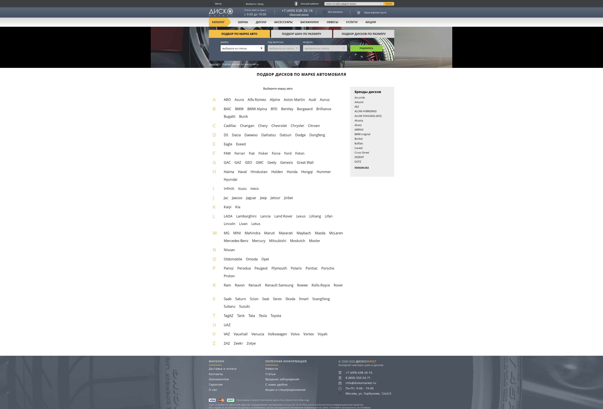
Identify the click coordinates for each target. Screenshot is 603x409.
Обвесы (332, 22)
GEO (248, 162)
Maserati (286, 233)
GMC (260, 162)
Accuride (360, 97)
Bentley (287, 109)
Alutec (358, 125)
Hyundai (230, 179)
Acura (239, 99)
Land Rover (283, 216)
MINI (237, 233)
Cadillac (230, 125)
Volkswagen (277, 334)
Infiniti (229, 188)
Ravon (240, 285)
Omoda (252, 259)
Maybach (304, 233)
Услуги (352, 22)
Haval (242, 171)
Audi (312, 99)
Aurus (325, 99)
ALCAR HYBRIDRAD (366, 111)
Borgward (304, 109)
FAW (227, 153)
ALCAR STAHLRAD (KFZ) (368, 116)
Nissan (229, 249)
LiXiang (315, 216)
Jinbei (288, 197)
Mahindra (252, 233)
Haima (229, 171)
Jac (226, 197)
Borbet (359, 138)
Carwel (359, 148)
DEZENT (359, 157)
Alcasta (359, 120)
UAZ (227, 325)
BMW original (362, 134)
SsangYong (321, 298)
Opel (265, 259)
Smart (304, 298)
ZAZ (227, 343)
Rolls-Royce (321, 285)
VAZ (227, 334)
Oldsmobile (233, 259)
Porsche (327, 268)
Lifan (329, 216)
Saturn (240, 298)
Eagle (228, 144)
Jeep (263, 197)
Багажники (309, 22)
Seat (265, 298)
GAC (227, 162)
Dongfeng (317, 135)
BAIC (227, 109)
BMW (239, 109)
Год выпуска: (276, 42)
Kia (237, 207)
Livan (243, 223)
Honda (292, 171)
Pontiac (312, 268)
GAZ (237, 162)
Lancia (265, 216)
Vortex (308, 334)
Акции (370, 22)
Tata (251, 315)
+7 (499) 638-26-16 (297, 10)
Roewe (302, 285)
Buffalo (359, 143)
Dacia (236, 135)
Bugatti (229, 116)
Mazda (320, 233)
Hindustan (259, 171)
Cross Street (362, 152)
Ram (227, 285)
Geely (271, 162)
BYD (274, 109)
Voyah (323, 334)
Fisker (263, 153)
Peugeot (261, 268)
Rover (338, 285)
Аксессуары (283, 22)
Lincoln (229, 223)
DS (226, 135)
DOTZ (358, 161)
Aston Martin (294, 99)
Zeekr (238, 343)
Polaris (296, 268)
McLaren (336, 233)
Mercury (258, 240)
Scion (254, 298)
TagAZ (228, 315)
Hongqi (307, 171)
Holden (277, 171)
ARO (227, 99)
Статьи (270, 374)
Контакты (216, 374)
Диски (261, 22)
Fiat (252, 153)
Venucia (257, 334)
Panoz (229, 268)
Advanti (359, 102)
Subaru (229, 306)
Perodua (244, 268)
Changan (247, 125)
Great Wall (305, 162)
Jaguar (251, 197)
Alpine (275, 99)
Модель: (308, 42)
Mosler (314, 240)
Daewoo (251, 135)
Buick (243, 116)
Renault (255, 285)
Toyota (276, 315)
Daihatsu (268, 135)
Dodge (300, 135)
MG (226, 233)
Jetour (275, 197)
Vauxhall (241, 334)
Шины (243, 22)
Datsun (285, 135)
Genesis (286, 162)
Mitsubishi (277, 240)
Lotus (255, 223)
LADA (228, 216)
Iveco (254, 188)
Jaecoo (237, 197)
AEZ (357, 106)
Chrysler (297, 125)
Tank (241, 315)
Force (276, 153)
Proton (229, 276)
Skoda (290, 298)
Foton (299, 153)
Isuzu (242, 188)
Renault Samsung (279, 285)
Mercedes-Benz (236, 240)
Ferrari (239, 153)
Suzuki (244, 306)
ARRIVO (359, 129)
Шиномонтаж (219, 379)
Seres (277, 298)
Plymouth (279, 268)
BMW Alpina (257, 109)
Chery (263, 125)
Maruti (269, 233)
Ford (287, 153)
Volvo (295, 334)
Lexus (301, 216)
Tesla (263, 315)
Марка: (225, 42)
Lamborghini (246, 216)
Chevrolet (279, 125)
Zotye (251, 343)
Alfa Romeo (257, 99)
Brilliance (323, 109)
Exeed (241, 144)
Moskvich (297, 240)
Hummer (324, 171)
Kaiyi (227, 207)
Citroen (314, 125)
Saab (227, 298)
